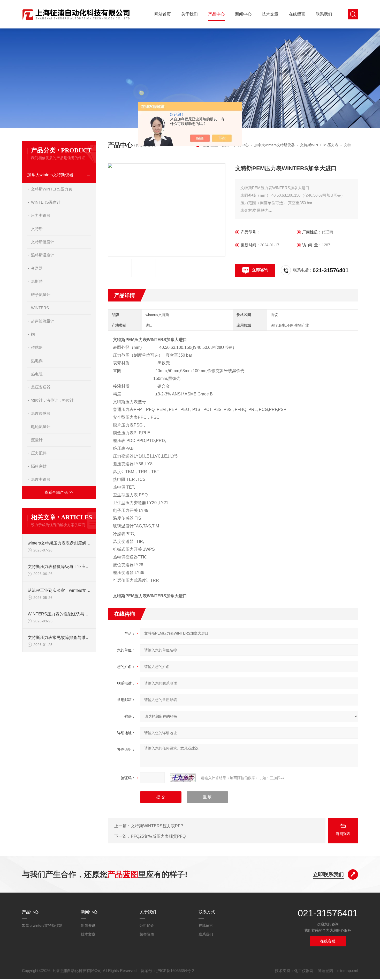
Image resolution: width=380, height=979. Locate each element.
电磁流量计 (40, 426)
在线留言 (297, 14)
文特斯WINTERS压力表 (319, 145)
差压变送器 (40, 387)
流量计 (37, 440)
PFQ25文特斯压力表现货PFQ (158, 836)
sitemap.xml (347, 970)
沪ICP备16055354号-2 (175, 970)
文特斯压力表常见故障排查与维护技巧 (59, 637)
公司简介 (147, 925)
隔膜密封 (39, 466)
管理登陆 (325, 970)
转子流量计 (40, 294)
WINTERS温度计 (45, 202)
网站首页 (162, 14)
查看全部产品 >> (58, 492)
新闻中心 (243, 14)
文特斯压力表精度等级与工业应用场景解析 (59, 566)
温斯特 (37, 281)
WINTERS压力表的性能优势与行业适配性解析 (59, 614)
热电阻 (37, 374)
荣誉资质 (147, 934)
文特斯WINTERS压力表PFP (157, 826)
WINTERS (40, 308)
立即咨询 (260, 270)
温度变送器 (40, 479)
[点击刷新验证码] (183, 778)
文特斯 (37, 228)
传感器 (37, 347)
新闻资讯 (88, 925)
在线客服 (328, 941)
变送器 (37, 268)
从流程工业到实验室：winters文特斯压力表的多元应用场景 (59, 590)
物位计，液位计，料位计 (52, 400)
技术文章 (270, 14)
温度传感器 (40, 413)
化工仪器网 (304, 970)
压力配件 (39, 453)
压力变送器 (40, 215)
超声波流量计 (42, 321)
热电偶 (37, 360)
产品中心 (216, 14)
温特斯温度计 (42, 255)
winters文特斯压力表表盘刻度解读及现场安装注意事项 (59, 543)
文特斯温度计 (42, 242)
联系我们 (324, 14)
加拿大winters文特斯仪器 (274, 145)
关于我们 (189, 14)
